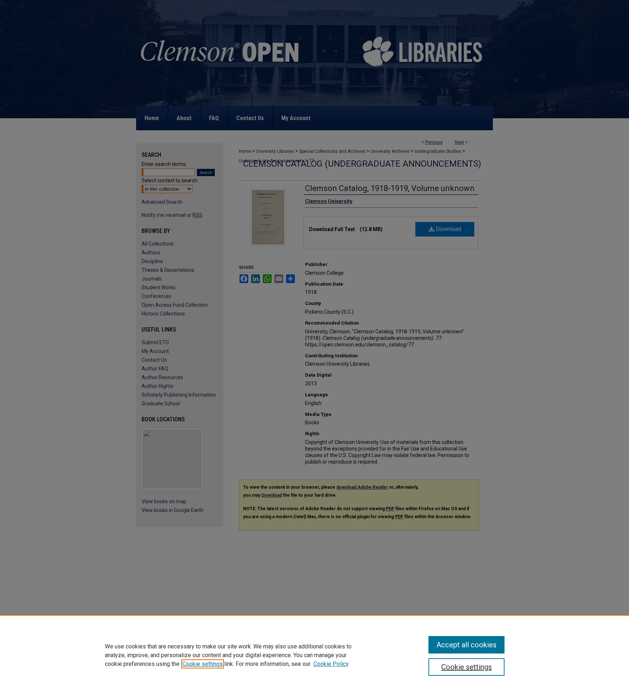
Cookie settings (202, 663)
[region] (314, 655)
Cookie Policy (331, 663)
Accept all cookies (466, 644)
